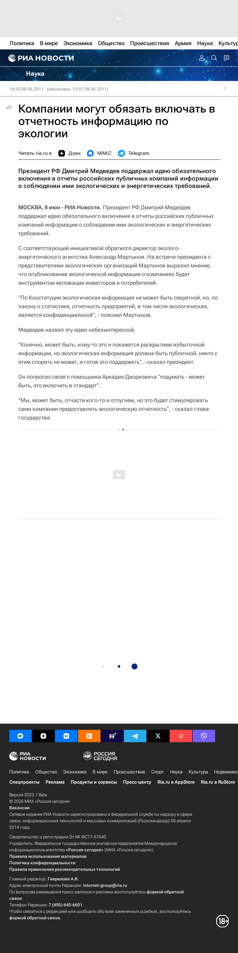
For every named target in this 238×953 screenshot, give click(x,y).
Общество (46, 772)
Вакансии (19, 807)
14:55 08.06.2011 (26, 89)
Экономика (74, 772)
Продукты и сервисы (94, 782)
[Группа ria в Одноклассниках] (89, 736)
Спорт (157, 772)
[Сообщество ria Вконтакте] (66, 736)
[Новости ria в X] (158, 736)
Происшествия (129, 772)
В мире (100, 772)
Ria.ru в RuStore (218, 782)
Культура (198, 772)
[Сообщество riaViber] (204, 736)
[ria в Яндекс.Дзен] (43, 736)
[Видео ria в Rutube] (112, 736)
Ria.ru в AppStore (176, 782)
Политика (19, 772)
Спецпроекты (24, 782)
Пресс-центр (137, 782)
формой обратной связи (34, 917)
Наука (176, 772)
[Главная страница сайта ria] (40, 58)
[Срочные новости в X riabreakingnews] (181, 736)
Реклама (55, 782)
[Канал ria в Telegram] (135, 736)
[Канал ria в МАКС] (20, 736)
